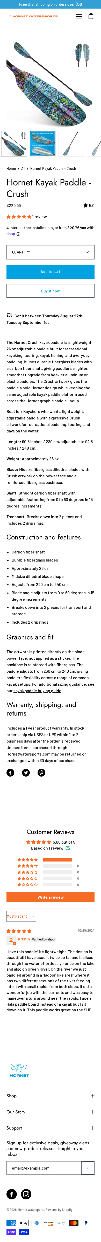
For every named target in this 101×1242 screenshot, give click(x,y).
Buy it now (50, 291)
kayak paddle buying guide (37, 690)
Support (14, 1128)
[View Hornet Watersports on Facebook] (11, 1194)
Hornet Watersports (31, 1209)
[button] (19, 216)
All (23, 168)
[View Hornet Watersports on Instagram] (26, 1194)
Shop (11, 1095)
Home (11, 168)
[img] (18, 931)
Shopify (67, 1209)
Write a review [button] (51, 896)
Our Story (15, 1112)
